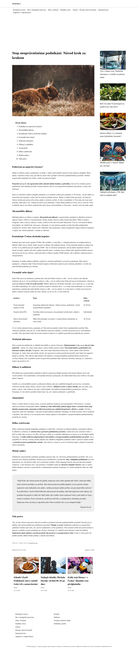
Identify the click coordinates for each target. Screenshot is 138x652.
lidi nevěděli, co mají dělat (51, 242)
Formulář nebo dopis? (27, 137)
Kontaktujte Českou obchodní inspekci (33, 134)
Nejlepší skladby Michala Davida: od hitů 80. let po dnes (53, 580)
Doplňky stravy (65, 10)
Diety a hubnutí (53, 10)
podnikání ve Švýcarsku (73, 195)
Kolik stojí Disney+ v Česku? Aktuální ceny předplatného (78, 580)
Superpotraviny (103, 10)
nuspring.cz (16, 3)
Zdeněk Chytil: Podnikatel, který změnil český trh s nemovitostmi (26, 580)
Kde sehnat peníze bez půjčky (54, 484)
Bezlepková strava (19, 10)
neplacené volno (70, 495)
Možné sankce (24, 155)
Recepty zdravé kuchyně (88, 10)
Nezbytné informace (26, 141)
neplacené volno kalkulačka (27, 488)
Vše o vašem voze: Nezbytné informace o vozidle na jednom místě (112, 74)
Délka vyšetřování (25, 152)
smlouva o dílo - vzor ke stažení (67, 278)
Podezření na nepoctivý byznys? (30, 126)
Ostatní (75, 10)
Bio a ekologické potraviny (37, 10)
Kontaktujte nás (32, 543)
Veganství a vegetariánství (22, 12)
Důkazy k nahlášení (26, 144)
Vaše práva (22, 159)
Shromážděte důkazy (26, 130)
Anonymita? (23, 148)
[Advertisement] (69, 28)
